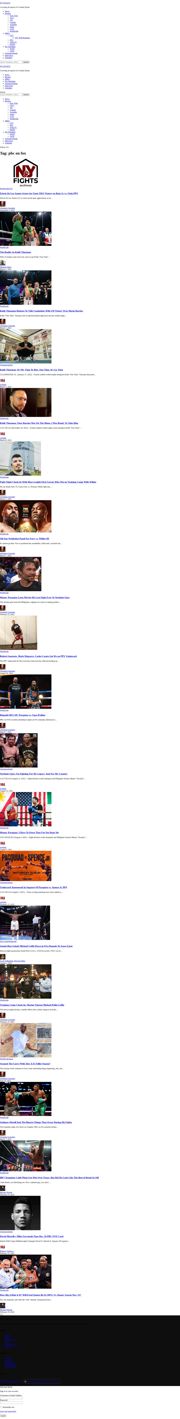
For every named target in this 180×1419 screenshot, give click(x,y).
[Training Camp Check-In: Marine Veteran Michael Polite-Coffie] (25, 998)
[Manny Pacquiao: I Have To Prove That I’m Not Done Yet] (25, 826)
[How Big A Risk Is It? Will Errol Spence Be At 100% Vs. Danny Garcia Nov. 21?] (25, 1288)
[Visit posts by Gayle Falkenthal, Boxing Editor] (2, 959)
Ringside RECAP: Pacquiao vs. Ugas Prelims (22, 715)
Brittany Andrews (7, 1251)
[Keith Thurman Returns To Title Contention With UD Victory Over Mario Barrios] (25, 304)
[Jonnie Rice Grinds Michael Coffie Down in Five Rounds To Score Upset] (25, 939)
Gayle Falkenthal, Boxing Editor (12, 961)
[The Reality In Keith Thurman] (25, 245)
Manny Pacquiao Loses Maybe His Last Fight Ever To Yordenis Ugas (35, 597)
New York (4, 941)
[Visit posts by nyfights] (2, 382)
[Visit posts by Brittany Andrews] (2, 1249)
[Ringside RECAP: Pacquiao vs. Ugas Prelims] (25, 708)
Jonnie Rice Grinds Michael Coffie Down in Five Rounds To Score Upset (36, 946)
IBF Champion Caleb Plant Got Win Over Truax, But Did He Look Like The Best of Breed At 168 (49, 1177)
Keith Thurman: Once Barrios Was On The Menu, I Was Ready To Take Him (39, 423)
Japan (11, 1059)
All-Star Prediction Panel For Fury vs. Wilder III (24, 538)
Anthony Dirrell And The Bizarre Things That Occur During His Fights (36, 1122)
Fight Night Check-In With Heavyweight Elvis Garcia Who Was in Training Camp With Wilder (48, 482)
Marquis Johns (5, 267)
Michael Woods (6, 1192)
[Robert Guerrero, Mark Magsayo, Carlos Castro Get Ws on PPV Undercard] (18, 649)
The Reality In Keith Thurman (15, 252)
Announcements (6, 365)
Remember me (8, 1407)
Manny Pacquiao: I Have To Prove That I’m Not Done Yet (29, 832)
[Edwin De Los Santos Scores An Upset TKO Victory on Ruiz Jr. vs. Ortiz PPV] (25, 186)
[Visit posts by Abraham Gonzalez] (2, 206)
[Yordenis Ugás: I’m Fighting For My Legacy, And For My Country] (19, 767)
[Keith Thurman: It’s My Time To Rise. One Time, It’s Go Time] (25, 363)
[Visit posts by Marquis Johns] (2, 265)
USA (11, 189)
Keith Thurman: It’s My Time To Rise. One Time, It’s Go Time (31, 369)
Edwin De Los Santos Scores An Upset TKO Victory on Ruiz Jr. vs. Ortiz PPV (39, 193)
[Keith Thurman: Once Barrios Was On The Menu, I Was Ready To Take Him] (25, 416)
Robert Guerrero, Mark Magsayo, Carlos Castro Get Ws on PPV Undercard (38, 656)
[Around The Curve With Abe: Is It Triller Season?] (25, 1057)
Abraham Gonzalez (7, 208)
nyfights (3, 385)
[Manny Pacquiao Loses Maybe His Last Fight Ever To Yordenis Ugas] (20, 590)
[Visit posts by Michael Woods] (2, 1190)
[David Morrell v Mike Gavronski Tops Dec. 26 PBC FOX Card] (20, 1229)
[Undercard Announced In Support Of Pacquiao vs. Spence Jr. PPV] (25, 880)
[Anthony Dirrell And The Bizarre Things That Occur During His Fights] (25, 1115)
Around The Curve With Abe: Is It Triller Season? (25, 1063)
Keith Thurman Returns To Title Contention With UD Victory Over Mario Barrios (41, 311)
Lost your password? (8, 1411)
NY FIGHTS (5, 3)
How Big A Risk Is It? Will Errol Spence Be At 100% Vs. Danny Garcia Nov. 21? (40, 1295)
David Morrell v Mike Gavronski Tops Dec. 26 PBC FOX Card (31, 1236)
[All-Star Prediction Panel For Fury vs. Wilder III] (25, 532)
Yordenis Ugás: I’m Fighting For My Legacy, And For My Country (34, 774)
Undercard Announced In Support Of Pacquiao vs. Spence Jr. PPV (33, 887)
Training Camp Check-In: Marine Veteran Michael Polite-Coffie (32, 1005)
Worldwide (4, 189)
